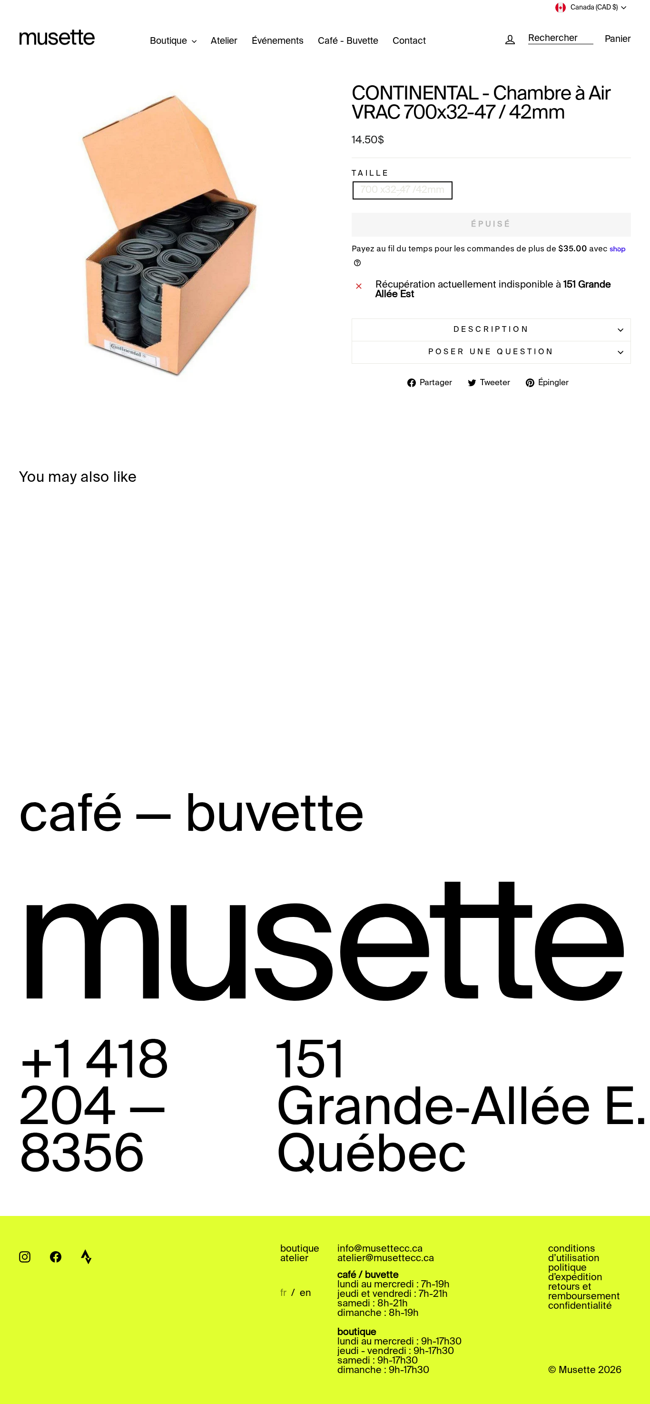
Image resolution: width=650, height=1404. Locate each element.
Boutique (169, 41)
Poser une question (491, 352)
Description (491, 330)
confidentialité (580, 1306)
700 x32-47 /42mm (402, 190)
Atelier (224, 41)
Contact (409, 41)
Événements (278, 41)
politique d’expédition (575, 1273)
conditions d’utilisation (574, 1254)
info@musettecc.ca (380, 1249)
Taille (371, 174)
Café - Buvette (348, 41)
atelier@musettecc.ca (385, 1259)
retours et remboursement (584, 1292)
